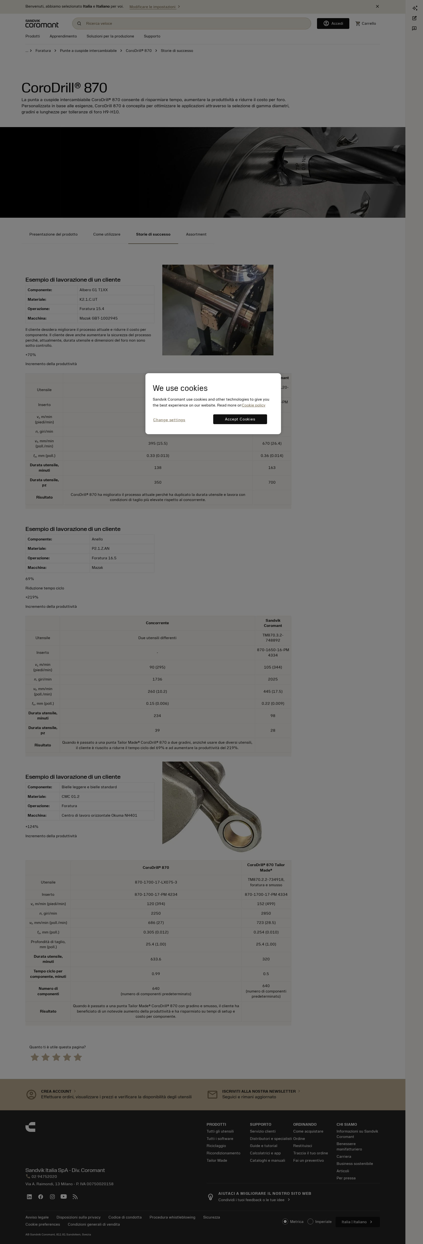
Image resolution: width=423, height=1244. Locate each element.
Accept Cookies (240, 419)
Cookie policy (253, 405)
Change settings (169, 420)
